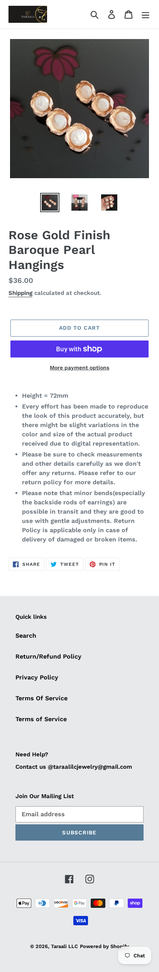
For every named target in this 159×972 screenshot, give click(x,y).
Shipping (20, 292)
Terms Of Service (41, 698)
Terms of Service (41, 719)
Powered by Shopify (104, 946)
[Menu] (145, 14)
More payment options (79, 367)
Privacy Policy (36, 677)
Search (25, 635)
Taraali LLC (64, 946)
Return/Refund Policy (48, 656)
